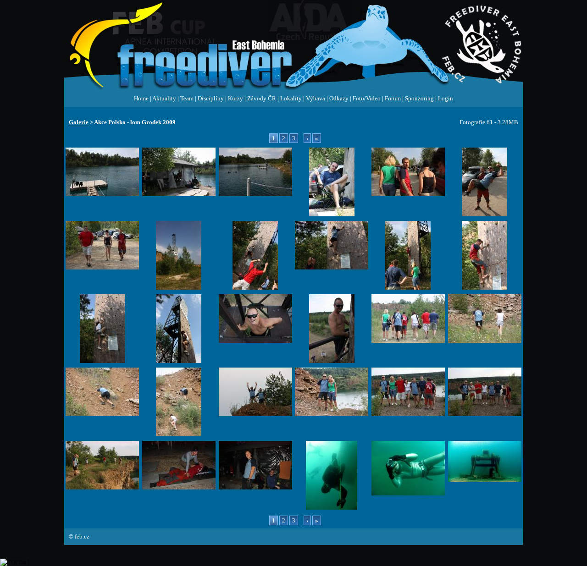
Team (187, 98)
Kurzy (235, 98)
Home (141, 98)
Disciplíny (211, 98)
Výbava (315, 98)
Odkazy (339, 98)
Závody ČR (261, 98)
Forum (393, 98)
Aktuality (164, 98)
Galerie (79, 122)
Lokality (291, 98)
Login (445, 98)
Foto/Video (367, 98)
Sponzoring (419, 98)
